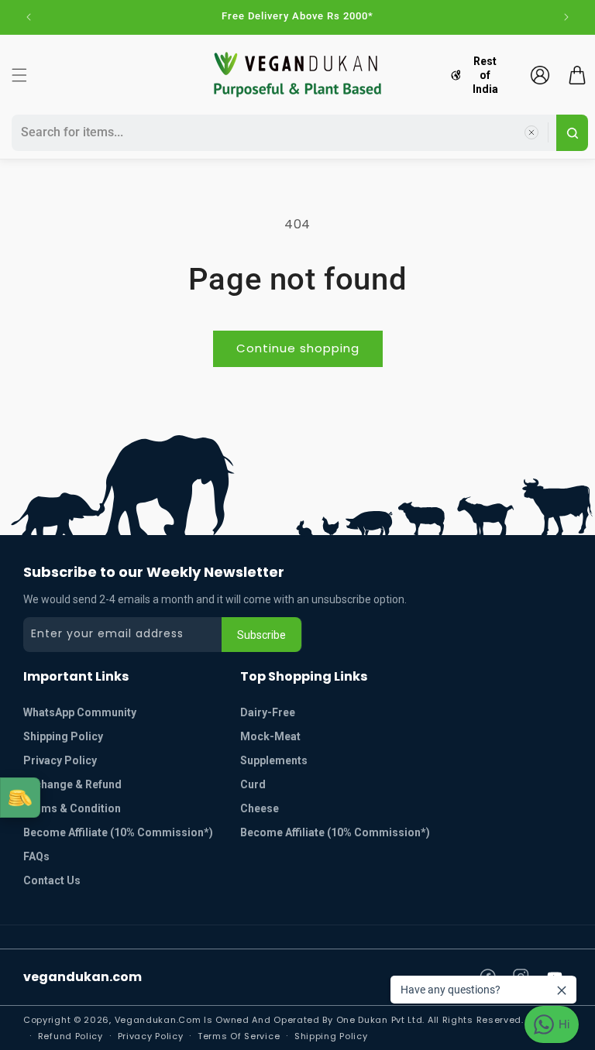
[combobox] (281, 132)
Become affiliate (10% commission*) (335, 832)
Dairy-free (267, 712)
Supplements (274, 760)
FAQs (36, 856)
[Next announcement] (566, 17)
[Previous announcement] (29, 17)
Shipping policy (331, 1036)
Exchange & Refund (72, 784)
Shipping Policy (63, 736)
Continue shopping (297, 348)
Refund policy (70, 1036)
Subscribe (261, 635)
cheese (259, 808)
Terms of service (239, 1036)
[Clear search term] (531, 132)
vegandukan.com (82, 977)
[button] (19, 75)
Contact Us (52, 880)
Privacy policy (151, 1036)
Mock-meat (270, 736)
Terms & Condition (72, 808)
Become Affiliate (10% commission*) (118, 832)
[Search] (572, 133)
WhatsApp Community (79, 712)
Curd (253, 784)
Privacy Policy (60, 760)
